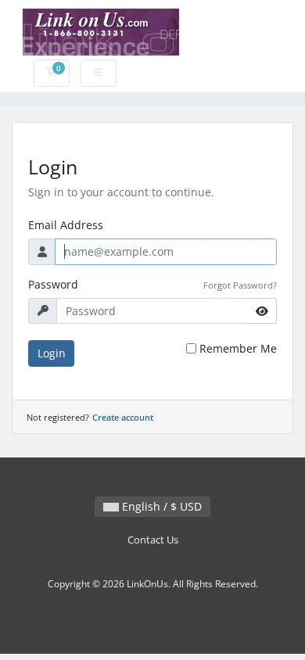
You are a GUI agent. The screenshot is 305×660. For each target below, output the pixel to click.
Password (53, 284)
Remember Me (238, 348)
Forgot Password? (240, 285)
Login (52, 353)
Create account (122, 417)
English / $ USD (160, 506)
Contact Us (152, 540)
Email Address (65, 224)
